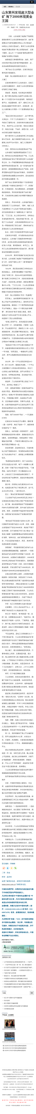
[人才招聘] (20, 1072)
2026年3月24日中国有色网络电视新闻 (9, 1029)
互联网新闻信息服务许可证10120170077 (16, 1076)
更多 (32, 993)
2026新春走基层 (9, 1009)
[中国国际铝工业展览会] (18, 949)
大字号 (15, 29)
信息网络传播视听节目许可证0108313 (11, 1074)
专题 (4, 993)
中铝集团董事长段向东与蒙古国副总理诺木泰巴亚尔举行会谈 (19, 984)
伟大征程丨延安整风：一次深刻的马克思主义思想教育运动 (19, 970)
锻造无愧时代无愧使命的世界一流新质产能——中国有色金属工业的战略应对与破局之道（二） (19, 987)
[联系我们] (20, 1070)
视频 (5, 1015)
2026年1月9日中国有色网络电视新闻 (15, 1050)
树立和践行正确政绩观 (11, 1003)
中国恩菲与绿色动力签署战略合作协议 (16, 978)
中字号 (19, 29)
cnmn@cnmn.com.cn (7, 1089)
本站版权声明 (22, 1102)
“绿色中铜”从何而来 (10, 973)
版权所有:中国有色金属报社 (12, 1100)
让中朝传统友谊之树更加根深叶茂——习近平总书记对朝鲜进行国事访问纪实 (19, 962)
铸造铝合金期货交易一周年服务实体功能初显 (18, 981)
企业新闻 (10, 1015)
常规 (24, 29)
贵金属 (12, 27)
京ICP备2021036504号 (23, 1078)
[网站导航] (14, 1070)
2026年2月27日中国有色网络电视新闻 (9, 1042)
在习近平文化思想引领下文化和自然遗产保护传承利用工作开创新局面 (19, 967)
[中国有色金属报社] (7, 1070)
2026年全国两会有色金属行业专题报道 (16, 1006)
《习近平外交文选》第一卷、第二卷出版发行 (18, 964)
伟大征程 (7, 1000)
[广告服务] (26, 1070)
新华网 (32, 25)
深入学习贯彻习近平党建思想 (13, 997)
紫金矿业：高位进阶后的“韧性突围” (15, 976)
